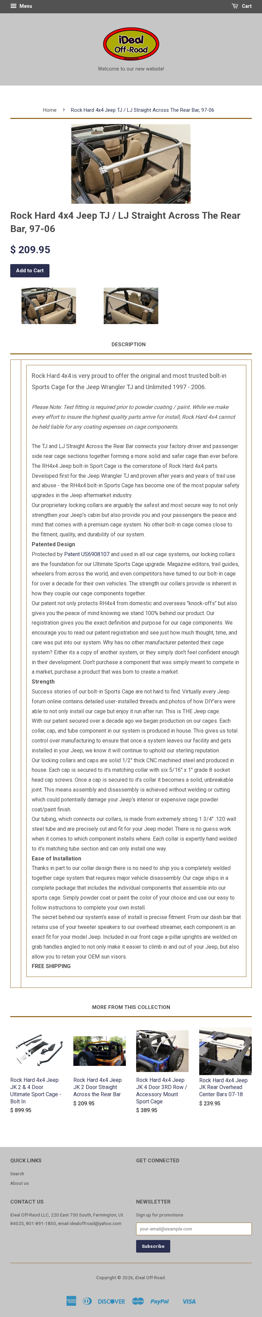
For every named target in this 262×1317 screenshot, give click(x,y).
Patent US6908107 (87, 554)
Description (129, 344)
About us (19, 1183)
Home (50, 110)
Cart (246, 6)
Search (17, 1173)
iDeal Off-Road (150, 1277)
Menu (25, 6)
